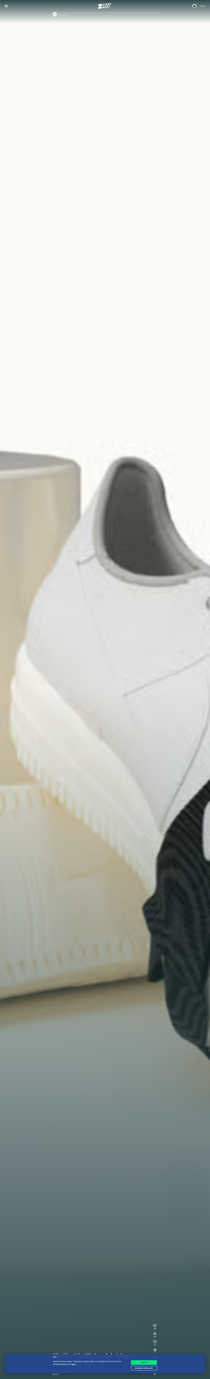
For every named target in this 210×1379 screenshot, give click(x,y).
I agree (144, 1362)
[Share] (155, 1350)
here (73, 1364)
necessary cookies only (144, 1368)
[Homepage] (105, 6)
